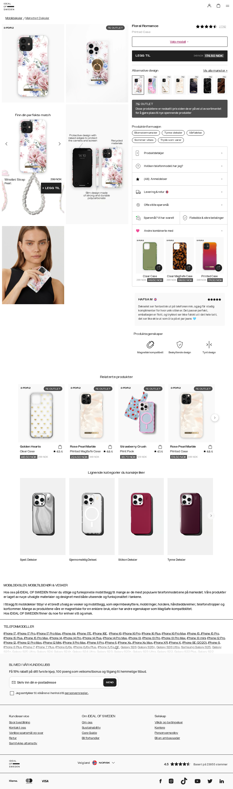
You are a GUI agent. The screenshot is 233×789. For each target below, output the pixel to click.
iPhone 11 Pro (95, 642)
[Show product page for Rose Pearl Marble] (180, 85)
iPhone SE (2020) (194, 642)
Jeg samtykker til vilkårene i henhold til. (52, 693)
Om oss (87, 722)
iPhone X (175, 642)
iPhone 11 (110, 642)
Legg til (51, 188)
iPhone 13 (135, 638)
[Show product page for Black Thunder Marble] (207, 85)
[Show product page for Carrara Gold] (166, 85)
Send (110, 682)
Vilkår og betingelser (169, 722)
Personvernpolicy (166, 732)
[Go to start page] (9, 6)
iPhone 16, (115, 633)
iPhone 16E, (100, 633)
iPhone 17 (10, 633)
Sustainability (91, 727)
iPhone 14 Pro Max (115, 638)
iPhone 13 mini (196, 638)
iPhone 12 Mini (52, 642)
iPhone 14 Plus (92, 638)
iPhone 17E (84, 633)
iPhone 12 (10, 642)
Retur (13, 738)
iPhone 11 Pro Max (74, 642)
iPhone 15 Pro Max (35, 638)
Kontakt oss (17, 727)
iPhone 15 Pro (209, 633)
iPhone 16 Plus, (151, 633)
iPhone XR (161, 642)
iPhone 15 (193, 633)
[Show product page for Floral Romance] (138, 85)
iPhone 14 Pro (72, 638)
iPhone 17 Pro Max (49, 633)
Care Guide (89, 732)
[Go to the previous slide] (6, 144)
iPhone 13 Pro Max (174, 638)
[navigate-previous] (214, 417)
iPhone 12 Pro (216, 638)
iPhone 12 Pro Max (30, 642)
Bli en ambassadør (167, 738)
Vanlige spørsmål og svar (26, 732)
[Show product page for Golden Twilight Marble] (193, 85)
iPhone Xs (124, 642)
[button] (194, 764)
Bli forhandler (90, 738)
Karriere (160, 727)
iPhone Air (69, 633)
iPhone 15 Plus (13, 638)
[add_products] (158, 267)
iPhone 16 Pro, (132, 633)
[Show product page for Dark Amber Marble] (221, 85)
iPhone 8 (214, 642)
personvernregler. (76, 693)
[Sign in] (209, 5)
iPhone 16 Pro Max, (174, 633)
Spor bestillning (19, 722)
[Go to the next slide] (59, 144)
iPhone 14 (56, 638)
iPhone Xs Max (142, 642)
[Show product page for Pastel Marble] (152, 85)
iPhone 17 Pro (26, 633)
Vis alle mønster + (215, 70)
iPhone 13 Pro (151, 638)
